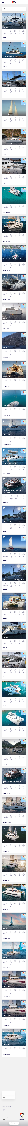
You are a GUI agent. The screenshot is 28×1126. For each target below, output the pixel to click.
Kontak (3, 1119)
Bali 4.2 (5, 899)
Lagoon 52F (6, 754)
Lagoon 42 (6, 86)
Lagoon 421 (6, 318)
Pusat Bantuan (5, 1114)
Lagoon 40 (6, 347)
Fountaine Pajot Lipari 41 (10, 405)
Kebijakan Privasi (6, 1117)
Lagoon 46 (6, 666)
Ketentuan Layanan (7, 1115)
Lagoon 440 (6, 637)
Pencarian (7, 9)
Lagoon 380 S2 (7, 144)
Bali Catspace (7, 841)
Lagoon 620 (6, 550)
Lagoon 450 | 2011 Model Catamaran (14, 579)
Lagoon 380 (6, 173)
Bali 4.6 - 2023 (7, 231)
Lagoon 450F (7, 521)
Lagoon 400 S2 (7, 289)
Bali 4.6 (5, 870)
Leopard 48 (6, 376)
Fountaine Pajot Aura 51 (10, 56)
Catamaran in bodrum (9, 463)
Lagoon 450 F (7, 27)
